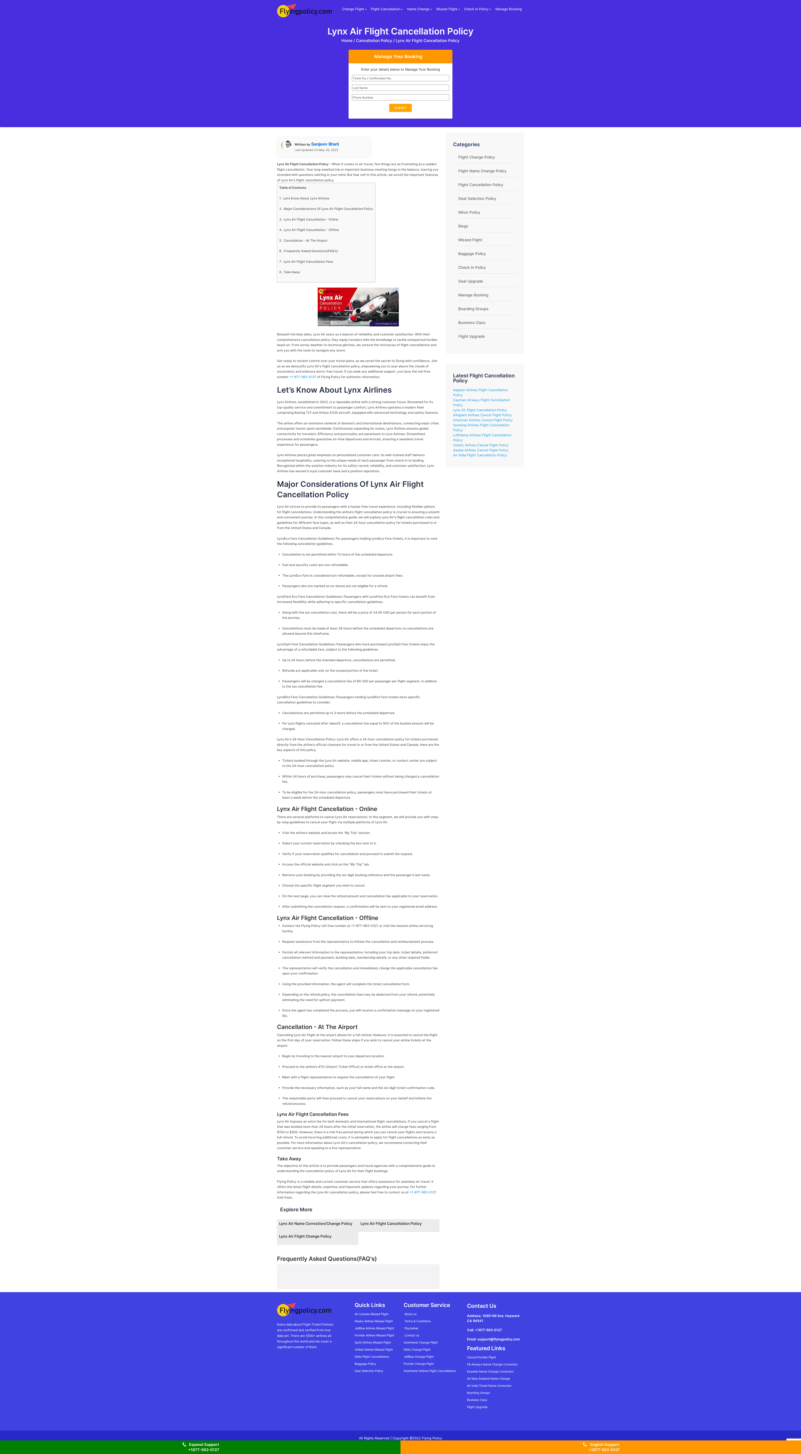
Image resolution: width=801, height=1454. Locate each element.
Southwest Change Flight (421, 1342)
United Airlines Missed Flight (374, 1349)
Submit (400, 107)
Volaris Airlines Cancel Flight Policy (481, 445)
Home (347, 40)
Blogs (463, 226)
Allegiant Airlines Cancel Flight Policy (482, 415)
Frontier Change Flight (419, 1363)
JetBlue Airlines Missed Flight (374, 1328)
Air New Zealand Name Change (488, 1378)
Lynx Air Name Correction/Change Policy (315, 1223)
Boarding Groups (473, 309)
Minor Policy (469, 212)
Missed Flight (446, 9)
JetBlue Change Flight (419, 1356)
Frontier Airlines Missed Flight (374, 1335)
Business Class (472, 322)
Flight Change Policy (476, 157)
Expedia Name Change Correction (490, 1371)
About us (410, 1314)
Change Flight (353, 9)
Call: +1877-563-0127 (484, 1330)
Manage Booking (508, 9)
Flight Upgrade (471, 336)
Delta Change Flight (417, 1349)
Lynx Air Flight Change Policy (305, 1236)
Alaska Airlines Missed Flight (374, 1321)
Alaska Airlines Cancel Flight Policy (480, 450)
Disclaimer (411, 1328)
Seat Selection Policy (477, 198)
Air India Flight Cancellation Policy (480, 455)
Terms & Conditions (417, 1321)
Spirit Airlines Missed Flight (373, 1342)
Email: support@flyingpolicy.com (493, 1339)
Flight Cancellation (385, 9)
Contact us (411, 1335)
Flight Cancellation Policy (480, 185)
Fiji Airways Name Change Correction (492, 1364)
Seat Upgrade (470, 281)
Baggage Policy (472, 253)
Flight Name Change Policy (482, 171)
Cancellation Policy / (375, 40)
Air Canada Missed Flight (371, 1314)
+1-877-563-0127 (302, 377)
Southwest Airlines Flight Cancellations (430, 1371)
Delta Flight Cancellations (372, 1356)
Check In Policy (476, 9)
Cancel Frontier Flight (481, 1357)
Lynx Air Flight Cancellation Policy (428, 40)
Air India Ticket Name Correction (489, 1385)
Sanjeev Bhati (325, 144)
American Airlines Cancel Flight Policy (483, 420)
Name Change (418, 9)
